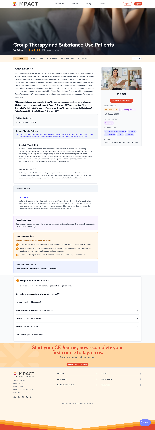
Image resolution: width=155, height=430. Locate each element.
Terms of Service (19, 380)
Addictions (109, 123)
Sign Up (127, 4)
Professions (59, 4)
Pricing (88, 4)
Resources (102, 4)
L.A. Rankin (23, 197)
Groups (133, 131)
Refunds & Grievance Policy (23, 389)
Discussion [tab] (85, 58)
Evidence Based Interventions (116, 131)
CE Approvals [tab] (38, 58)
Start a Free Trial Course (77, 364)
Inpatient (130, 134)
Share (137, 58)
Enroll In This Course (123, 100)
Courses (75, 4)
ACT (121, 134)
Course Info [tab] (22, 58)
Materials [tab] (53, 58)
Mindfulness (111, 134)
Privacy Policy (18, 383)
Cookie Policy (18, 386)
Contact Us (17, 392)
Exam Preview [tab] (69, 58)
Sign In (138, 4)
